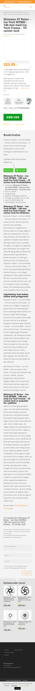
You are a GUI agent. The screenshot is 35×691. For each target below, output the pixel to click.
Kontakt (7, 655)
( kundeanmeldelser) (19, 124)
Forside (7, 650)
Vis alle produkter (9, 652)
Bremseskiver (10, 12)
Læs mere (14, 685)
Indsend (27, 573)
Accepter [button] (17, 688)
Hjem (5, 12)
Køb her (12, 117)
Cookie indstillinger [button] (24, 685)
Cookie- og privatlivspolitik (13, 680)
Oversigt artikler (18, 650)
